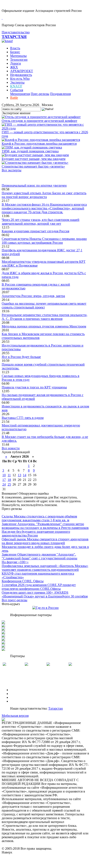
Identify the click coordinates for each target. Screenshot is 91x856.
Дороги (15, 63)
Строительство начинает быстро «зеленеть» (33, 166)
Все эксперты (11, 170)
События (16, 90)
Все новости (11, 448)
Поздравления (60, 94)
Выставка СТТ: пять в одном (23, 418)
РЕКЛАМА (18, 693)
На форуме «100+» (15, 562)
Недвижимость (21, 75)
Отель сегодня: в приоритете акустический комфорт (39, 120)
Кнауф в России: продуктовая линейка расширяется (39, 143)
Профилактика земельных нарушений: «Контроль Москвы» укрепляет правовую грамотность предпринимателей (45, 567)
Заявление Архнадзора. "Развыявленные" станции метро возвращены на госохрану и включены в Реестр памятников (45, 526)
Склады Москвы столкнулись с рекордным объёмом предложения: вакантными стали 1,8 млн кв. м (39, 518)
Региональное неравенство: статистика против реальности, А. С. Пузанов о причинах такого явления (44, 317)
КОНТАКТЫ (19, 701)
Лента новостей (13, 178)
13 (19, 475)
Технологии (19, 59)
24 (4, 484)
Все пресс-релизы (14, 600)
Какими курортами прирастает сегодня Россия (35, 231)
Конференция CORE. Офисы (23, 581)
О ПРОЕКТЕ (19, 690)
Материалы (18, 56)
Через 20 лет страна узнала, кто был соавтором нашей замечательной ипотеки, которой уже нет (40, 221)
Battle (14, 97)
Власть (15, 48)
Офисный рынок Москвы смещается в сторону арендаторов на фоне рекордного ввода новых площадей (45, 541)
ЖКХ (14, 67)
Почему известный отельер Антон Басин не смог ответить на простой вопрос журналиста (44, 195)
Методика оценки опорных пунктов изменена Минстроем (44, 326)
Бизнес (15, 52)
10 (4, 475)
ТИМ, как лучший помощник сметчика (30, 151)
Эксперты (17, 82)
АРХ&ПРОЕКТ (21, 71)
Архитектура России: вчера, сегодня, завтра (33, 296)
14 (24, 475)
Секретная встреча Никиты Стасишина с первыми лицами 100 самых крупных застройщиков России (44, 240)
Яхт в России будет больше (21, 357)
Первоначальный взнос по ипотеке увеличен (34, 185)
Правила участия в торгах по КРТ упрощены (34, 387)
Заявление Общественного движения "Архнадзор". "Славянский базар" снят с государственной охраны (39, 556)
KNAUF (16, 86)
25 (9, 484)
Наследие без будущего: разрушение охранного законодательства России (36, 533)
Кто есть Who (20, 78)
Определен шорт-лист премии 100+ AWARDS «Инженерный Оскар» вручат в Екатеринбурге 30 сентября (45, 594)
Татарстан (55, 708)
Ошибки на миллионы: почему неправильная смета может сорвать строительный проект (44, 305)
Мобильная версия (15, 715)
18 (9, 480)
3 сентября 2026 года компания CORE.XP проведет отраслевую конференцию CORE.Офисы (39, 586)
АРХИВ (16, 697)
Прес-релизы (40, 94)
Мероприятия (20, 94)
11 (9, 475)
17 (4, 480)
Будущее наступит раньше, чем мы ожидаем (33, 159)
